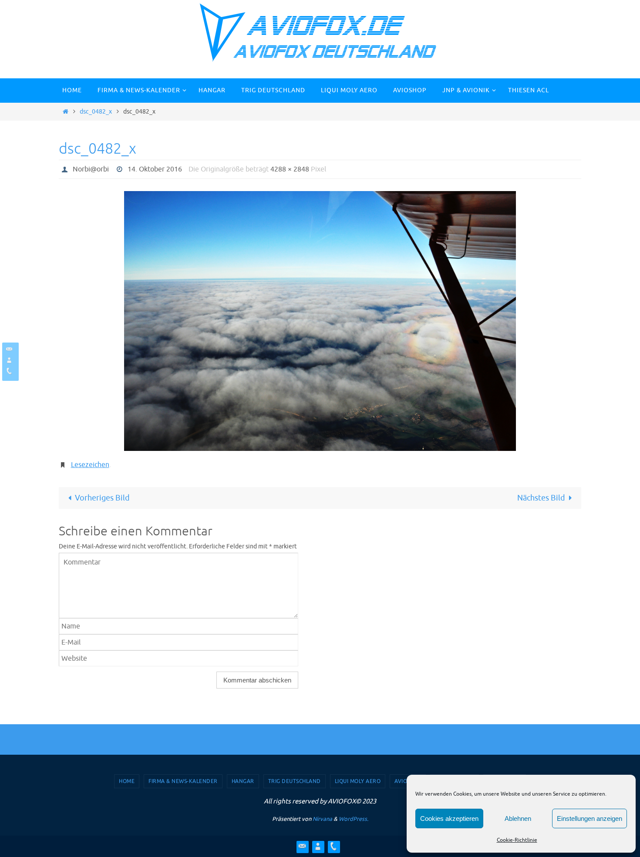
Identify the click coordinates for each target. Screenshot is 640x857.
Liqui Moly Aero (358, 781)
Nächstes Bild (541, 498)
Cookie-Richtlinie (517, 840)
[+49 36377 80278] (9, 371)
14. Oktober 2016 (155, 169)
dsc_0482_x (96, 111)
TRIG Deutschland (294, 781)
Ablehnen (518, 818)
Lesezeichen (90, 464)
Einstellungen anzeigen (589, 818)
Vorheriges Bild (102, 498)
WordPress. (353, 819)
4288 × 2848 (289, 169)
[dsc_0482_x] (320, 321)
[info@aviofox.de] (9, 349)
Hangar (243, 781)
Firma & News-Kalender (183, 781)
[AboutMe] (9, 360)
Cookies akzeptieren (449, 818)
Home (127, 781)
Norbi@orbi (91, 169)
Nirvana (322, 819)
